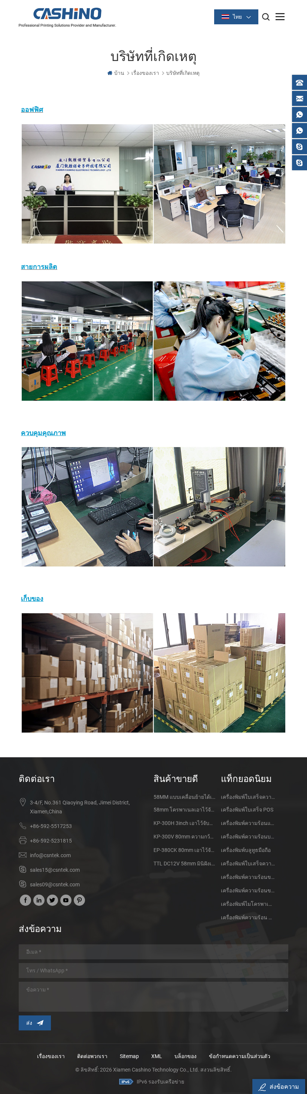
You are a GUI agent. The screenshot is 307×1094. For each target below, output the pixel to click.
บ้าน (119, 73)
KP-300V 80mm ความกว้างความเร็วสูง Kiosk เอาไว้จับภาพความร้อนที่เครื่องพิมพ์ (185, 837)
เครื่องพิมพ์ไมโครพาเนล (248, 904)
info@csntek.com (50, 855)
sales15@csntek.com (55, 870)
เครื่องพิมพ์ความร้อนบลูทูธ (248, 837)
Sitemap (129, 1056)
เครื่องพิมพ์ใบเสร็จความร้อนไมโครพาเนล (248, 864)
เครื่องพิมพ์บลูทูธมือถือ (246, 850)
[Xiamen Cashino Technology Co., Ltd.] (67, 17)
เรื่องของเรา (51, 1056)
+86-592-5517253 (51, 826)
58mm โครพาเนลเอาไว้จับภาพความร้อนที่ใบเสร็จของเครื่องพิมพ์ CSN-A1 (185, 810)
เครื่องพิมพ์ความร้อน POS (248, 917)
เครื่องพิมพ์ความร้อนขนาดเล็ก (248, 877)
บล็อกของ (185, 1056)
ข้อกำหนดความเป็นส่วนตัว (239, 1056)
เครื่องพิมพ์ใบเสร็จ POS (247, 810)
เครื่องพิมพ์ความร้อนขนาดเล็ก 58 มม (248, 890)
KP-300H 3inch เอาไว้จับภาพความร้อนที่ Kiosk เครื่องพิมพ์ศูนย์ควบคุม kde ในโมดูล (185, 823)
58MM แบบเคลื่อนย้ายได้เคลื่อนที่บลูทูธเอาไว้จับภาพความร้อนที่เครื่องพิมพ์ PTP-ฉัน (185, 797)
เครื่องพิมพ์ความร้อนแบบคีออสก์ (248, 823)
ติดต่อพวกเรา (92, 1056)
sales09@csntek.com (55, 884)
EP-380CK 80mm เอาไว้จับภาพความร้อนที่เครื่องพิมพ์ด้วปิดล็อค (185, 850)
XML (156, 1056)
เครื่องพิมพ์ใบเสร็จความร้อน (248, 797)
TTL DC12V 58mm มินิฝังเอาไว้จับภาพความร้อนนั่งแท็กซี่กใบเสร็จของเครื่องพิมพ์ (185, 864)
